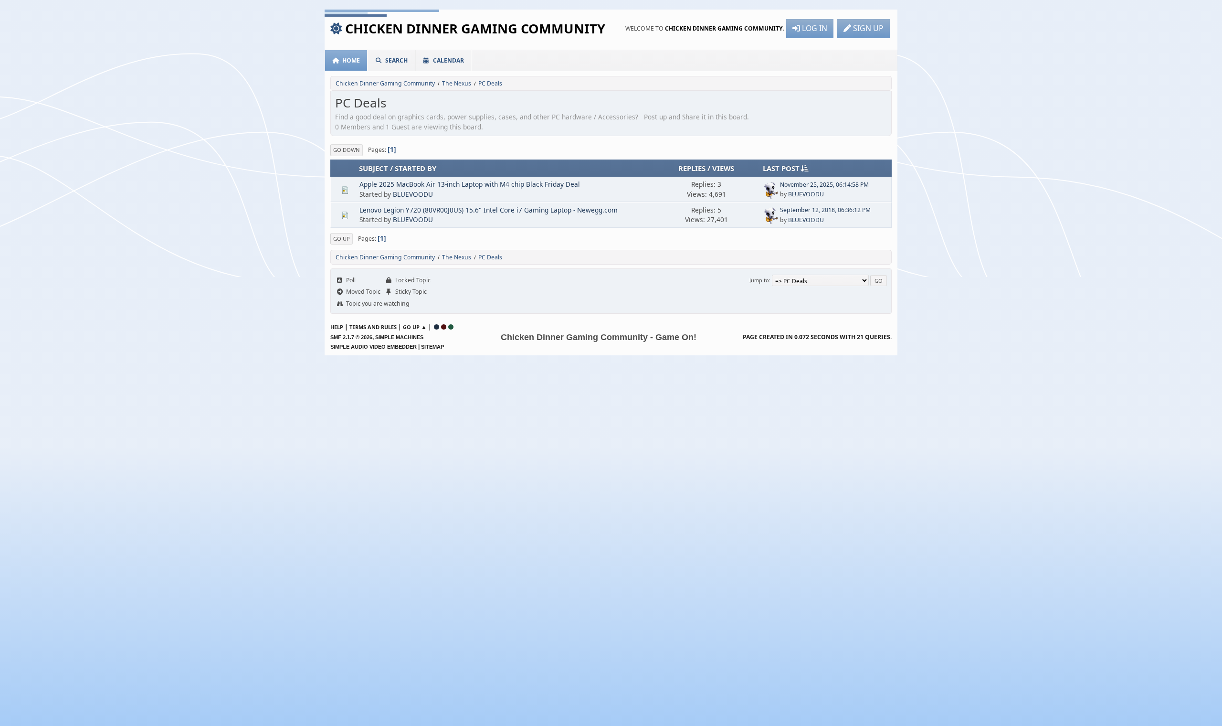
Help (336, 327)
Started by (415, 168)
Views (723, 168)
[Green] (450, 327)
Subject (373, 168)
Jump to (759, 280)
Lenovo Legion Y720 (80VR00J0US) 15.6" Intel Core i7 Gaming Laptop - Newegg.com (488, 209)
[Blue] (436, 327)
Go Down (346, 149)
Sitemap (432, 347)
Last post (781, 168)
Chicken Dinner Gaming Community (475, 28)
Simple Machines (399, 337)
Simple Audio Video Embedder (373, 347)
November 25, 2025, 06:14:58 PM (824, 185)
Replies (692, 168)
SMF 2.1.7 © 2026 (351, 337)
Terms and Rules (373, 327)
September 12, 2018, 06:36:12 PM (825, 210)
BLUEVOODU (413, 194)
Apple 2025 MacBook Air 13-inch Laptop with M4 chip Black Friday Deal (469, 184)
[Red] (443, 327)
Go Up (341, 238)
